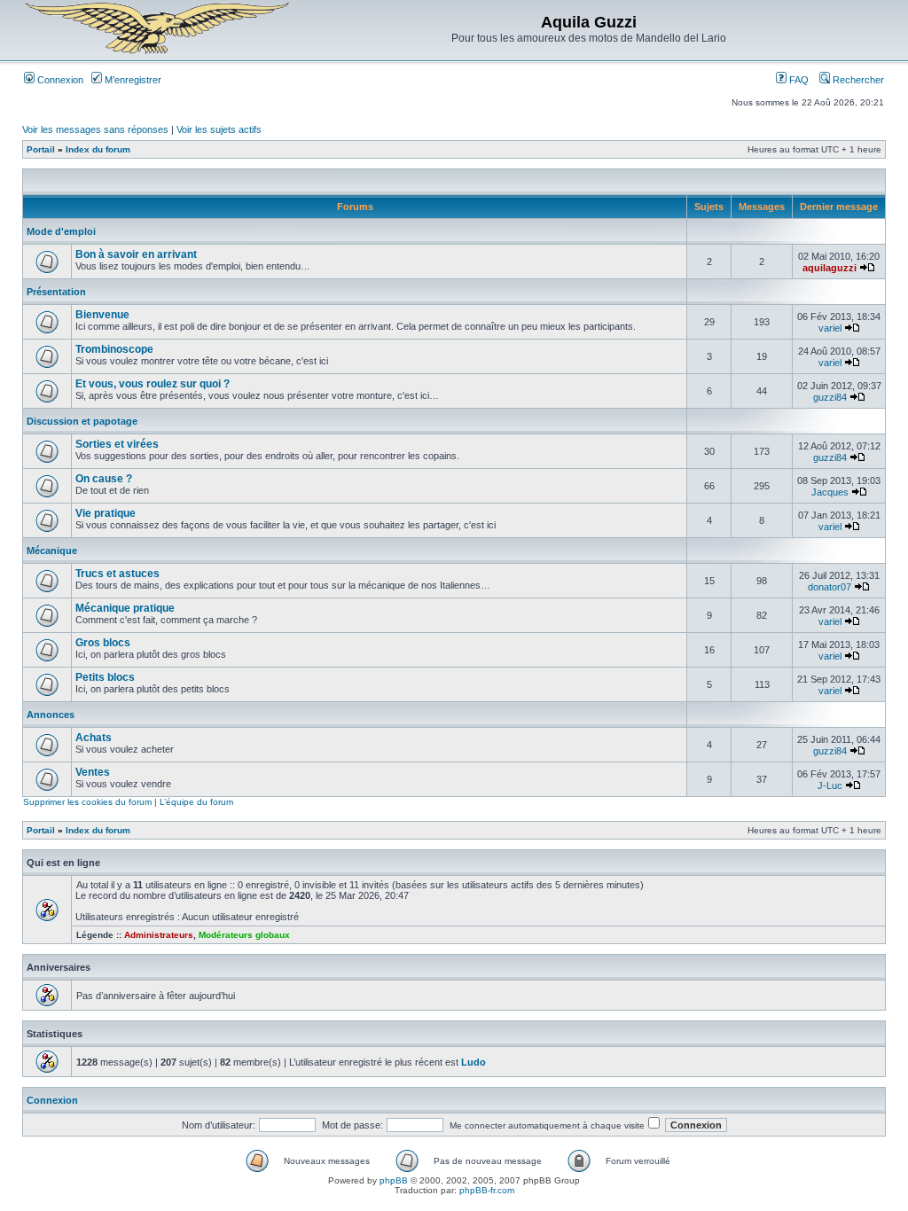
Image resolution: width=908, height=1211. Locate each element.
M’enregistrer (131, 79)
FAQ (798, 79)
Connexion (59, 79)
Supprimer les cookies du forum (87, 802)
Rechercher (857, 79)
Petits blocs (105, 677)
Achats (93, 737)
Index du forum (98, 149)
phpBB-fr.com (486, 1190)
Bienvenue (102, 315)
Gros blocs (102, 643)
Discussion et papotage (82, 421)
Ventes (92, 772)
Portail (41, 149)
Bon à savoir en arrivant (136, 254)
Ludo (473, 1062)
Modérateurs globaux (244, 935)
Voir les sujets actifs (219, 129)
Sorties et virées (117, 444)
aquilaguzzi (829, 267)
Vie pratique (105, 513)
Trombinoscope (114, 349)
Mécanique (52, 550)
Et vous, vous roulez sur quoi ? (152, 384)
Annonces (50, 714)
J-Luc (830, 785)
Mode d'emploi (61, 231)
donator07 (829, 587)
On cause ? (103, 479)
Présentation (56, 291)
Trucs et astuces (117, 573)
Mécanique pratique (125, 608)
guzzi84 (830, 397)
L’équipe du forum (196, 802)
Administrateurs (158, 935)
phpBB (394, 1180)
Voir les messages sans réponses (95, 129)
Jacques (830, 492)
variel (829, 328)
